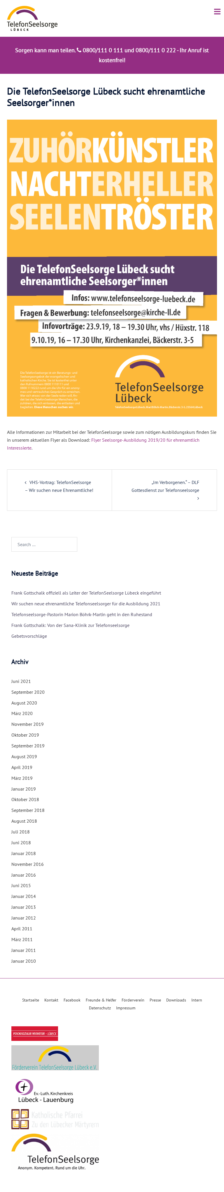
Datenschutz (100, 1008)
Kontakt (51, 1000)
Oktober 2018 (25, 799)
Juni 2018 (21, 842)
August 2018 (24, 821)
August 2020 (24, 703)
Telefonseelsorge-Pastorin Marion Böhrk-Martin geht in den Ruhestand (81, 614)
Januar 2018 (23, 853)
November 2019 (27, 724)
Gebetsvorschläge (29, 636)
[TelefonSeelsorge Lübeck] (32, 18)
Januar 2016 (23, 875)
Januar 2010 (23, 961)
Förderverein (133, 1000)
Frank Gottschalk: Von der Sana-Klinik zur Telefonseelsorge (70, 625)
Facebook (72, 1000)
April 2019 (21, 767)
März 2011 (22, 939)
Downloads (176, 1000)
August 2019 (24, 756)
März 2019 (22, 778)
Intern (196, 1000)
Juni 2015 (21, 885)
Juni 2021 (21, 681)
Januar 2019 (23, 789)
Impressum (125, 1008)
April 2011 (21, 928)
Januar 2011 (23, 950)
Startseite (30, 1000)
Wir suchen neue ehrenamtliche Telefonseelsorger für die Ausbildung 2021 (85, 604)
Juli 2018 (20, 832)
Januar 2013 (23, 907)
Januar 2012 (23, 918)
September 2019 (28, 746)
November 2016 (27, 864)
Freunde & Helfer (101, 1000)
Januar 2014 (23, 896)
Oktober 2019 (25, 735)
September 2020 (28, 692)
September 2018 (28, 810)
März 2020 (22, 713)
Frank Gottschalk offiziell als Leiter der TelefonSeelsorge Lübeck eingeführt (86, 593)
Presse (155, 1000)
